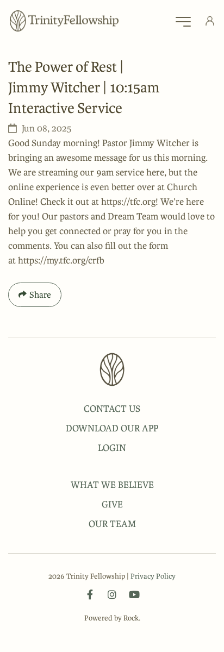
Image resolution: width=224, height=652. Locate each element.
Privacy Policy (153, 576)
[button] (183, 24)
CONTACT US (112, 408)
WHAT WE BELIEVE (112, 484)
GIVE (112, 504)
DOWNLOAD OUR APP (112, 428)
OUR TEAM (112, 523)
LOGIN (112, 447)
